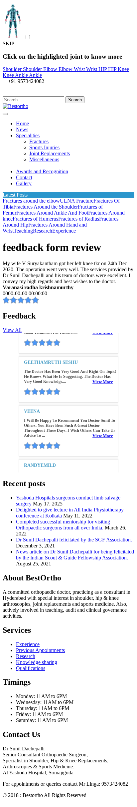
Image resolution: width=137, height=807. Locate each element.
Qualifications (30, 668)
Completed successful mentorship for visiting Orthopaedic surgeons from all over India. (63, 524)
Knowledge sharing (36, 662)
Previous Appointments (40, 650)
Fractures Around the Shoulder (45, 207)
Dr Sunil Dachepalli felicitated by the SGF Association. (74, 539)
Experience (64, 231)
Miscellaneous (44, 159)
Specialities (28, 135)
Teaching (23, 231)
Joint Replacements (49, 153)
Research (42, 231)
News (22, 129)
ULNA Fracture (76, 201)
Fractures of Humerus (35, 219)
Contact (24, 177)
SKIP (8, 43)
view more (102, 363)
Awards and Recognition (42, 171)
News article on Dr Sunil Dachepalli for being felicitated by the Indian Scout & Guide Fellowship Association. (75, 554)
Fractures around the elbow (31, 201)
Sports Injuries (44, 147)
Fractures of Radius (78, 219)
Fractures (39, 141)
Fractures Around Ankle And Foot (52, 213)
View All (12, 330)
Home (22, 123)
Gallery (24, 183)
